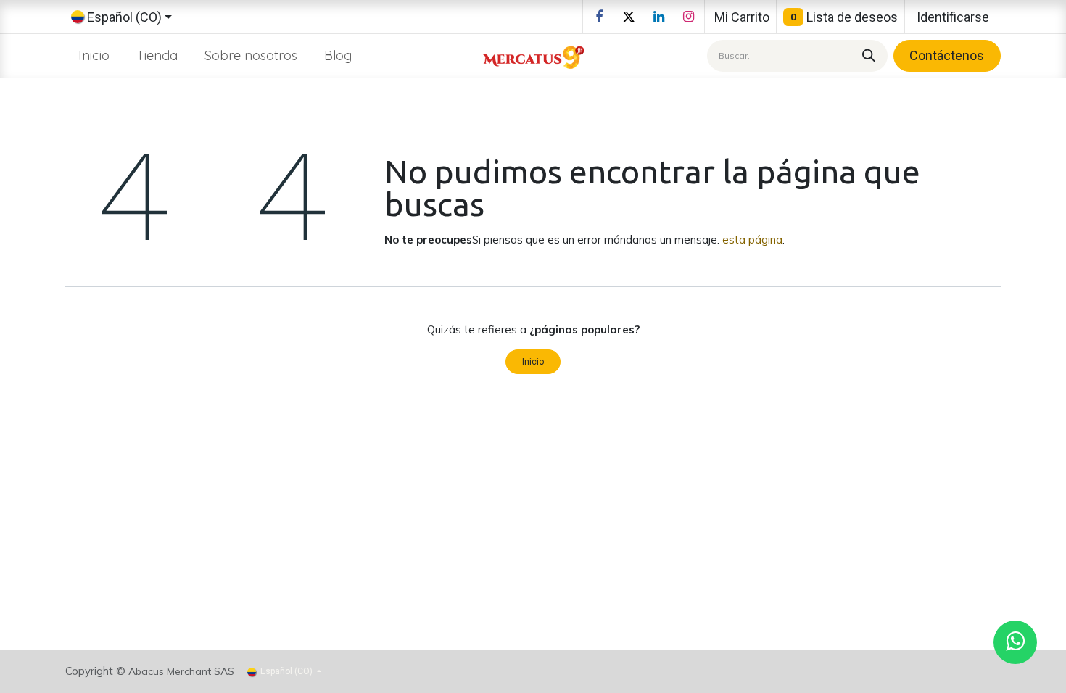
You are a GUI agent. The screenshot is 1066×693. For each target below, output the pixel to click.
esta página (752, 239)
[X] (629, 17)
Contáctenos (946, 55)
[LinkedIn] (658, 17)
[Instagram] (688, 17)
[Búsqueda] (867, 55)
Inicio (533, 362)
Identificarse (953, 17)
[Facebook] (599, 17)
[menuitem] (94, 55)
